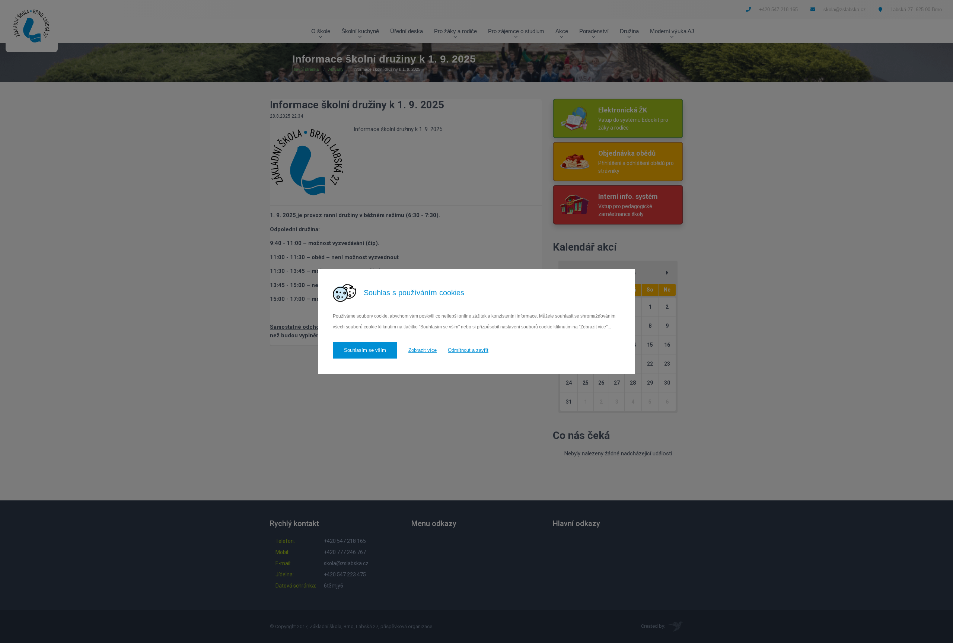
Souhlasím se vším (365, 350)
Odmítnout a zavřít (468, 350)
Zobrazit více (422, 350)
